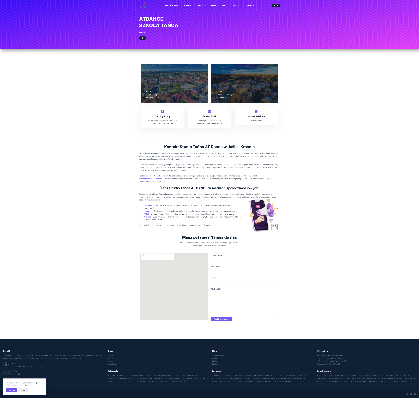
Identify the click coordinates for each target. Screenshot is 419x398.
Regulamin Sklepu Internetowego (330, 355)
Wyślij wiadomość (221, 319)
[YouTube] (415, 394)
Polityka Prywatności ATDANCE (330, 358)
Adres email (216, 267)
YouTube (147, 217)
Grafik (213, 5)
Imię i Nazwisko (217, 255)
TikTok (146, 214)
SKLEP (276, 5)
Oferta (200, 5)
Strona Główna (171, 5)
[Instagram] (411, 394)
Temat (213, 278)
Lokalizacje (112, 364)
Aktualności (112, 361)
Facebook (147, 205)
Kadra (110, 358)
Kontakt (237, 5)
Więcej (249, 5)
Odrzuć (23, 390)
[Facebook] (407, 394)
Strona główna (218, 355)
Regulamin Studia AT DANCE (328, 364)
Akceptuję (11, 390)
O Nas (186, 5)
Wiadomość (216, 289)
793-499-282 (15, 374)
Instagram (147, 211)
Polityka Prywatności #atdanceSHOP (332, 361)
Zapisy (225, 5)
